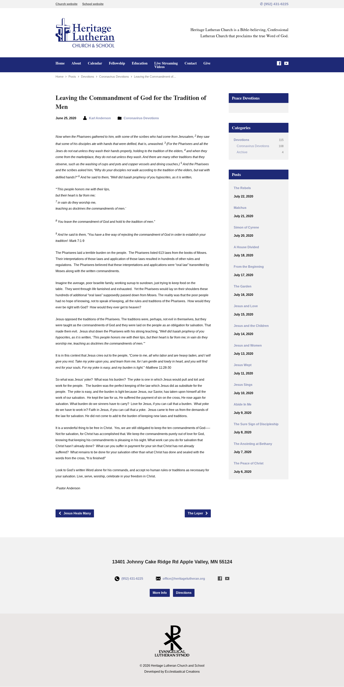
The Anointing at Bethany (253, 444)
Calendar (95, 63)
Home (60, 63)
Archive (242, 152)
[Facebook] (279, 63)
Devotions (87, 76)
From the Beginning (249, 266)
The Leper (196, 513)
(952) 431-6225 (132, 578)
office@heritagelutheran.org (184, 578)
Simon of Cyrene (246, 227)
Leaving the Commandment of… (155, 76)
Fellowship (117, 63)
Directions (184, 592)
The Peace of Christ (248, 463)
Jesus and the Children (251, 325)
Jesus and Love (246, 306)
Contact (191, 63)
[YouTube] (286, 63)
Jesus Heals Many (77, 513)
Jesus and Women (248, 345)
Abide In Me (242, 404)
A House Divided (246, 247)
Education (140, 63)
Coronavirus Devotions (114, 76)
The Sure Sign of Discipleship (256, 424)
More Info (160, 592)
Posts (72, 76)
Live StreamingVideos (166, 64)
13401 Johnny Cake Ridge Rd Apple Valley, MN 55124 (172, 561)
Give (206, 63)
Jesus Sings (243, 384)
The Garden (242, 286)
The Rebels (242, 188)
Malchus (240, 207)
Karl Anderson (100, 118)
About (76, 63)
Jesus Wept (242, 365)
